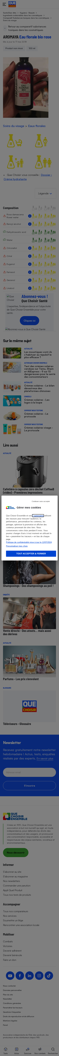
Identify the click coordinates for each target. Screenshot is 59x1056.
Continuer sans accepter (41, 501)
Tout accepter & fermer (31, 553)
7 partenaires (38, 516)
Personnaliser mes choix (17, 546)
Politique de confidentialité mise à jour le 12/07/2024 (29, 542)
